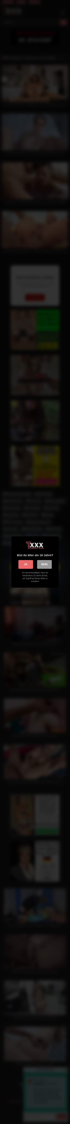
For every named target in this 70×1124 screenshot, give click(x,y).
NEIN (44, 564)
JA (25, 564)
